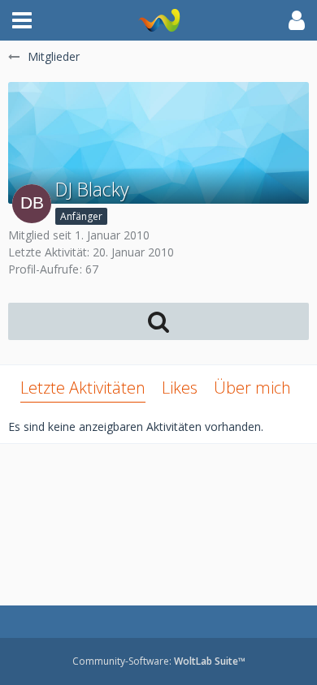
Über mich (252, 388)
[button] (22, 20)
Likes (180, 388)
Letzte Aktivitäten (82, 388)
